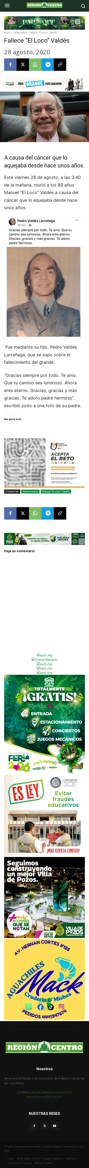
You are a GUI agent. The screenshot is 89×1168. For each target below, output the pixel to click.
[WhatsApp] (35, 64)
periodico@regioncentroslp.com (51, 1092)
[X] (23, 64)
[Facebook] (10, 64)
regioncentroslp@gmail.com (44, 1096)
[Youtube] (55, 1126)
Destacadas (20, 32)
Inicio (7, 32)
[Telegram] (47, 64)
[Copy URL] (60, 64)
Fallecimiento (30, 491)
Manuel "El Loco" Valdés (56, 491)
